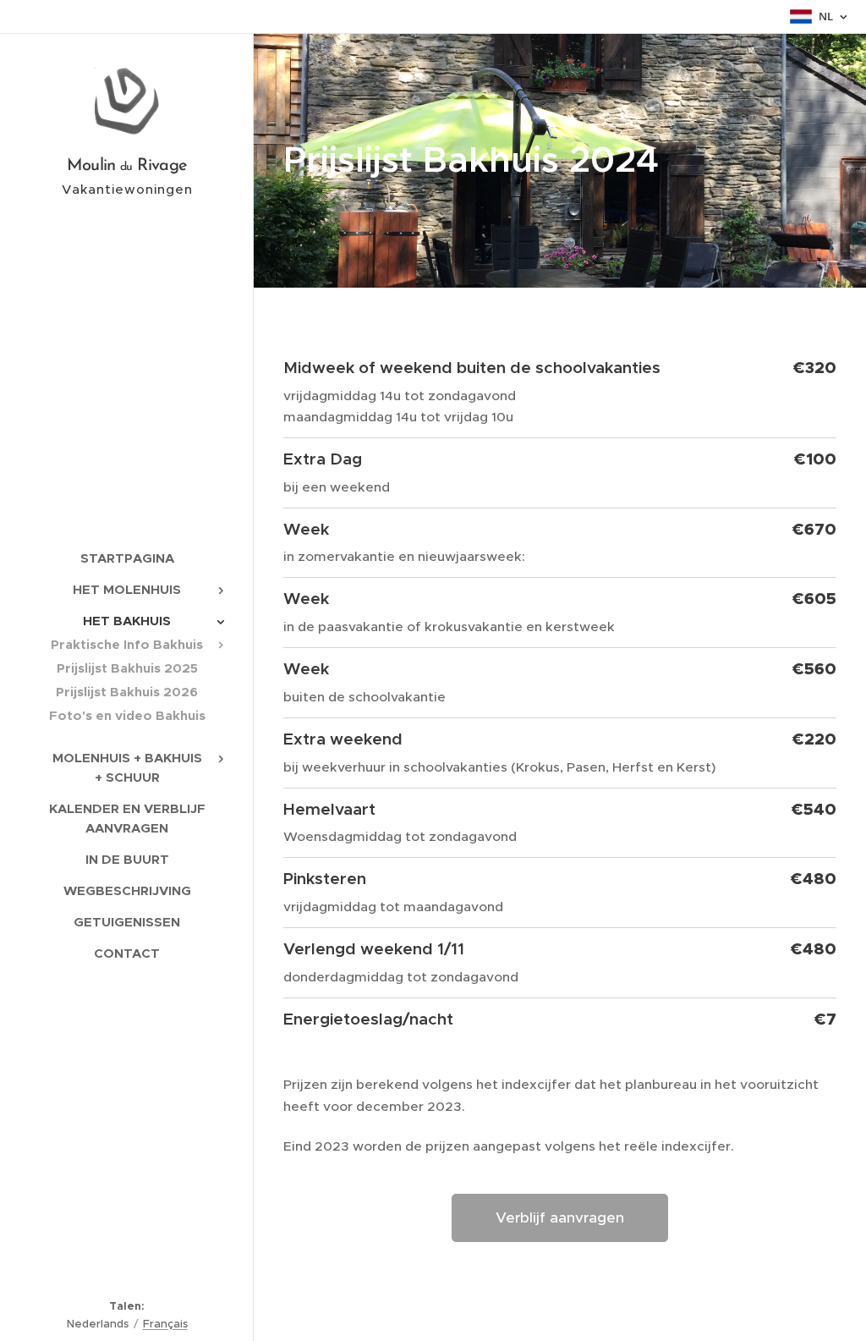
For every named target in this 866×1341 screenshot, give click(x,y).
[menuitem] (127, 558)
